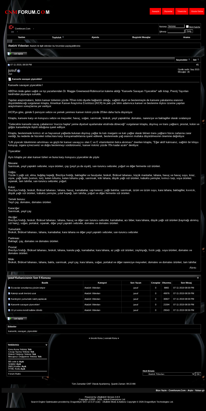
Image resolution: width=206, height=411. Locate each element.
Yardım (21, 37)
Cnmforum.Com (22, 28)
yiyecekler (32, 331)
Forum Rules (14, 374)
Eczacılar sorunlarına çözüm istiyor (28, 288)
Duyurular (168, 11)
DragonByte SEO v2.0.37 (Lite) (85, 402)
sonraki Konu (110, 338)
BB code (12, 361)
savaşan (22, 331)
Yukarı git (200, 390)
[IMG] (11, 366)
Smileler (12, 364)
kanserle (12, 331)
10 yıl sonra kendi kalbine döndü (26, 310)
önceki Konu (97, 338)
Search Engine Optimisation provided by (50, 402)
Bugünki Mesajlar (141, 37)
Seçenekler (181, 60)
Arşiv (190, 390)
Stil (194, 60)
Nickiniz (163, 26)
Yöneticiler (181, 11)
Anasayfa (155, 11)
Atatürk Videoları (92, 288)
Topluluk (56, 37)
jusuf (12, 70)
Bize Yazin (161, 390)
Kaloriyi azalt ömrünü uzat (23, 293)
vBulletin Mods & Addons (114, 402)
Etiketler (12, 326)
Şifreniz (162, 31)
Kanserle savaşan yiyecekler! (25, 304)
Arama (186, 37)
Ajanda (95, 37)
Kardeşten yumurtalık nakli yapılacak (29, 299)
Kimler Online (197, 11)
